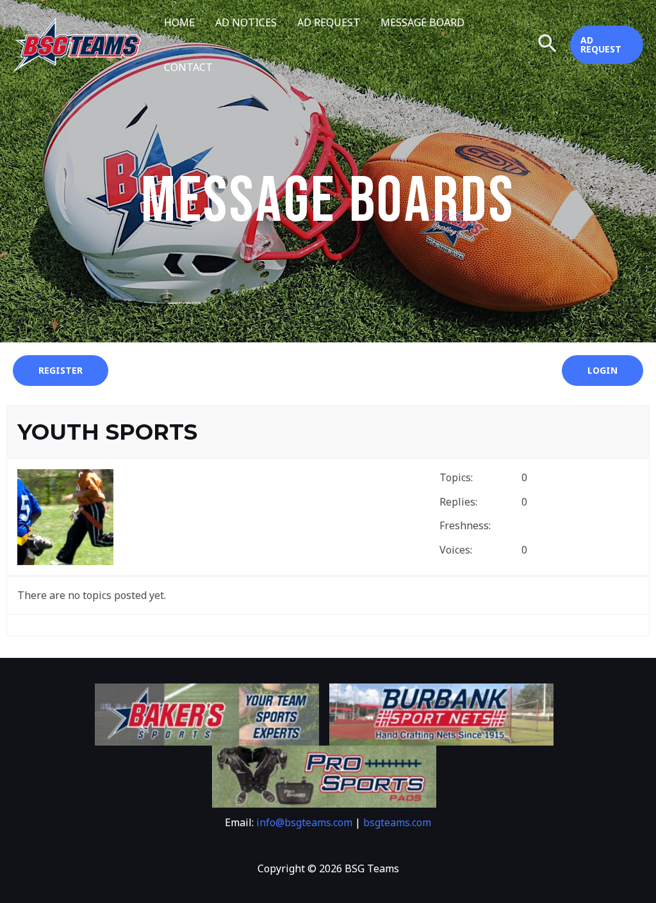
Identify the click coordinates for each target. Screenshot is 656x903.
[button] (547, 45)
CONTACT (188, 67)
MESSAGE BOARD (422, 22)
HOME (179, 22)
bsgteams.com (397, 822)
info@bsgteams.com (304, 822)
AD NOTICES (246, 22)
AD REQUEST (328, 22)
